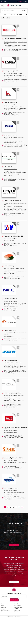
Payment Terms (17, 610)
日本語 (5, 1)
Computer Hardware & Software (10, 42)
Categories (3, 607)
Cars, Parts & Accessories (9, 268)
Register (25, 1)
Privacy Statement (17, 605)
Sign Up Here (14, 581)
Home (2, 603)
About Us (3, 609)
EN (1, 1)
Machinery (20, 73)
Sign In (20, 1)
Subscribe (14, 599)
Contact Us (16, 612)
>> (22, 507)
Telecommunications (12, 397)
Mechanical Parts (12, 270)
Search (24, 10)
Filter (5, 14)
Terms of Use (16, 603)
